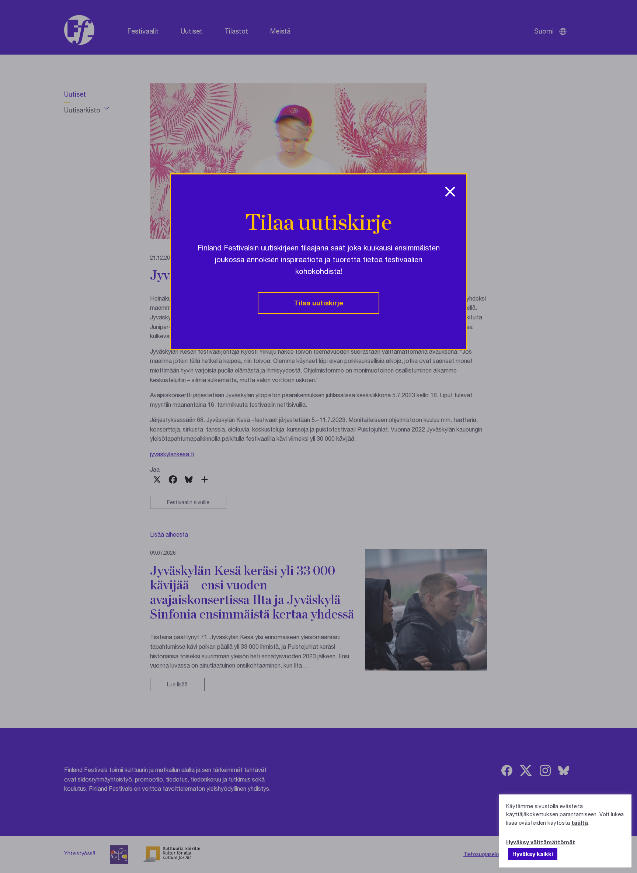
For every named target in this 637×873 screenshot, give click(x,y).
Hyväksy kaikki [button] (532, 854)
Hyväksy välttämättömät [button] (540, 842)
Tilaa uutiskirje (318, 303)
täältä (579, 822)
